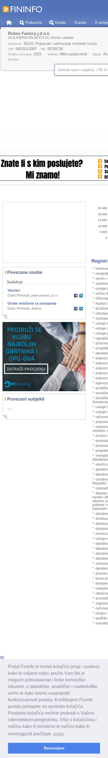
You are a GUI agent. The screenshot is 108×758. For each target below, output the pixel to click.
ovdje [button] (58, 733)
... (9, 407)
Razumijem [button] (54, 748)
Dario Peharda (18, 295)
